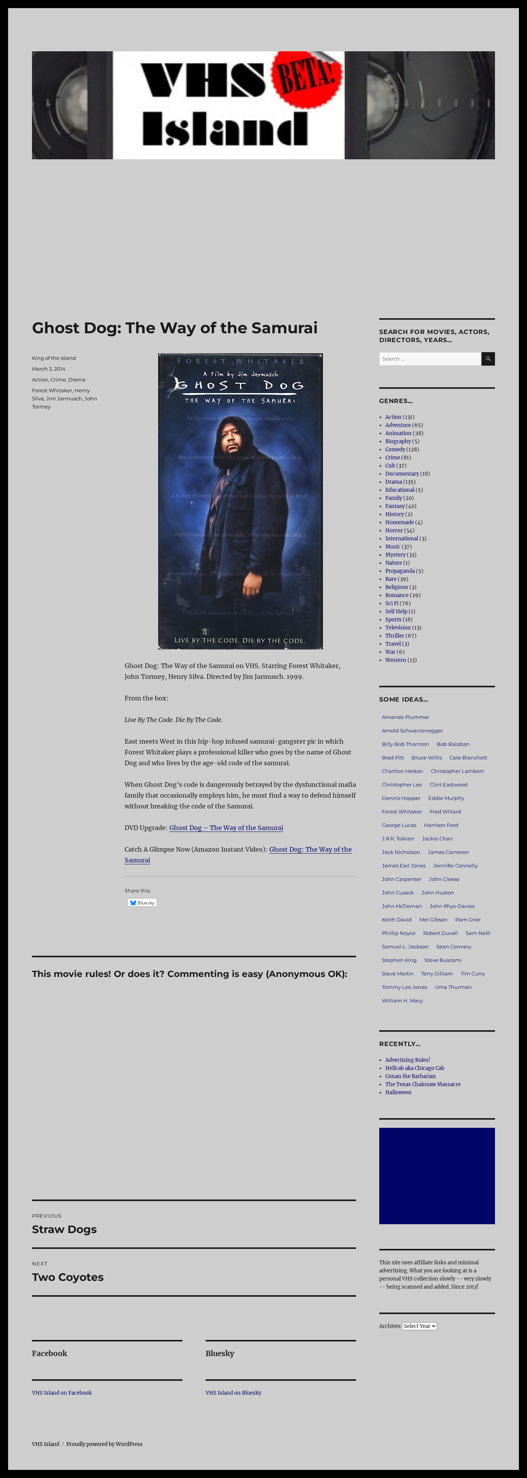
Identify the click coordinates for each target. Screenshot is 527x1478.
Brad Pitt (393, 757)
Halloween (398, 1092)
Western (395, 660)
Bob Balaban (453, 744)
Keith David (397, 919)
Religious (396, 587)
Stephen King (399, 960)
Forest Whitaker (52, 390)
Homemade (399, 522)
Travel (393, 644)
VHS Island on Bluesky (233, 1393)
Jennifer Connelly (455, 865)
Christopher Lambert (457, 771)
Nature (393, 563)
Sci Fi (392, 603)
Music (392, 546)
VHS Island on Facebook (62, 1393)
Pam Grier (468, 919)
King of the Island (54, 358)
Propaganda (400, 571)
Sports (393, 619)
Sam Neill (478, 933)
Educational (399, 490)
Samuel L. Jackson (405, 946)
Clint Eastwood (449, 784)
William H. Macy (402, 1000)
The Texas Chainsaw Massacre (423, 1084)
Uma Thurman (453, 987)
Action (40, 379)
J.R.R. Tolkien (398, 838)
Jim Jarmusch (64, 398)
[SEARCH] (488, 359)
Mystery (395, 555)
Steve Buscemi (443, 960)
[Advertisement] (263, 261)
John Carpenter (401, 879)
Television (398, 627)
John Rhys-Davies (452, 906)
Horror (394, 530)
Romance (397, 595)
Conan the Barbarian (410, 1076)
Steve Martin (398, 973)
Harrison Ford (441, 825)
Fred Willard (445, 811)
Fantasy (395, 506)
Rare (391, 579)
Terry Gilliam (437, 973)
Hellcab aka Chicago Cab (414, 1068)
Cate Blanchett (468, 757)
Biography (398, 441)
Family (393, 498)
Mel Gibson (433, 919)
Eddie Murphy (446, 798)
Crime (58, 379)
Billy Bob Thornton (405, 744)
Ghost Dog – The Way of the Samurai (226, 828)
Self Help (396, 611)
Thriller (394, 636)
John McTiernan (402, 906)
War (390, 652)
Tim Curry (473, 973)
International (401, 538)
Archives (390, 1326)
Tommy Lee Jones (404, 987)
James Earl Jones (404, 865)
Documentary (402, 474)
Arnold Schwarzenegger (412, 730)
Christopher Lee (402, 784)
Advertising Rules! (408, 1060)
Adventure (398, 425)
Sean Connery (453, 946)
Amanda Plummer (405, 717)
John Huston (438, 892)
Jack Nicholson (401, 852)
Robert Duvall (440, 933)
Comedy (395, 449)
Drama (77, 379)
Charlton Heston (402, 771)
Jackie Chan (437, 838)
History (394, 514)
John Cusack (398, 892)
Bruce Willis (427, 757)
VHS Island (45, 1444)
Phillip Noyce (399, 933)
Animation (398, 433)
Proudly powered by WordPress (104, 1444)
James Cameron (448, 852)
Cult (390, 465)
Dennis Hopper (401, 798)
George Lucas (399, 825)
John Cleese (444, 879)
